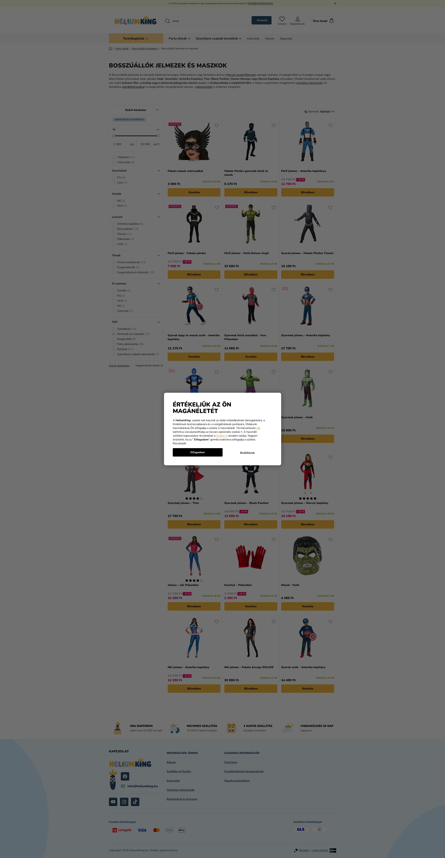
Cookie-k (221, 436)
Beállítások (247, 453)
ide (258, 428)
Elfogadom (197, 452)
